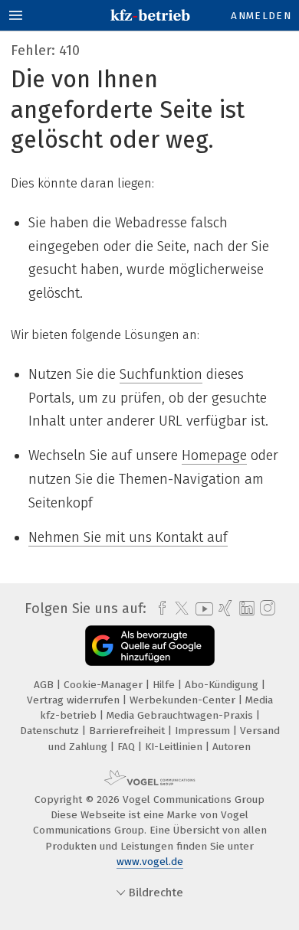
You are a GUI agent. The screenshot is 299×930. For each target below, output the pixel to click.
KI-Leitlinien (175, 746)
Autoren (231, 746)
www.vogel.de (150, 861)
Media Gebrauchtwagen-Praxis (181, 715)
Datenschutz (51, 730)
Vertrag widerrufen (75, 699)
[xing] (223, 608)
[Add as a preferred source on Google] (150, 645)
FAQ (127, 746)
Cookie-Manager (105, 684)
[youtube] (201, 608)
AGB (45, 684)
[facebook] (158, 608)
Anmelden (261, 15)
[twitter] (178, 608)
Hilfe (165, 684)
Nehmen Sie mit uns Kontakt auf (128, 537)
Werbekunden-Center (184, 699)
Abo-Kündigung (223, 684)
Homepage (214, 455)
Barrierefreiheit (128, 730)
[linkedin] (245, 608)
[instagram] (265, 608)
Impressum (204, 730)
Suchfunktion (161, 374)
